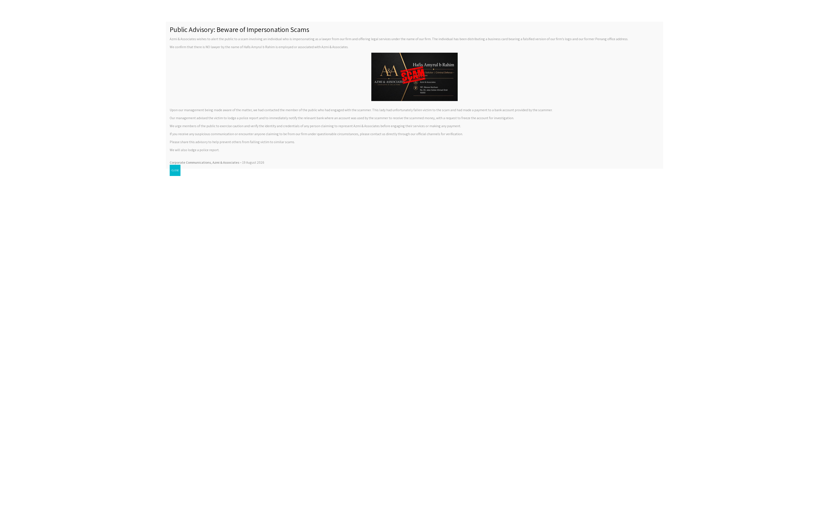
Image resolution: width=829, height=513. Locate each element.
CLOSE (175, 170)
